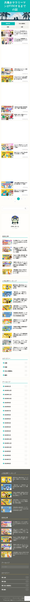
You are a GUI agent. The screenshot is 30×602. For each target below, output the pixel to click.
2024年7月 (15, 459)
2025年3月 (15, 427)
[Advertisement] (15, 56)
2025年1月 (15, 435)
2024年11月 (15, 443)
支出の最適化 (22, 23)
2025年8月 (15, 406)
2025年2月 (15, 431)
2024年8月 (15, 455)
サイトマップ (7, 598)
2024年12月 (15, 439)
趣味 (15, 375)
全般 (22, 27)
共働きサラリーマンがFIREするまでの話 (15, 6)
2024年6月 (15, 463)
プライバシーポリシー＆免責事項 (19, 598)
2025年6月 (15, 414)
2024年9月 (15, 451)
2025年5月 (15, 419)
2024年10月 (15, 447)
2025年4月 (15, 423)
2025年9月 (15, 402)
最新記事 (8, 23)
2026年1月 (15, 386)
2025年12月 (15, 390)
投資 (8, 27)
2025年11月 (15, 394)
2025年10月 (15, 398)
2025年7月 (15, 410)
